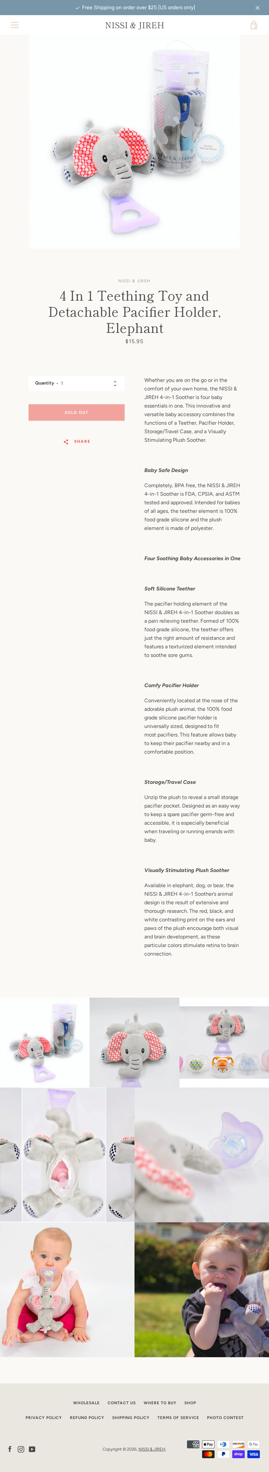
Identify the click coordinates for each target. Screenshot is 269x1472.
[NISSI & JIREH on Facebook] (10, 1449)
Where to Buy (160, 1403)
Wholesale (86, 1403)
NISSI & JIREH (134, 25)
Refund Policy (87, 1417)
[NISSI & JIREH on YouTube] (32, 1449)
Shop (190, 1403)
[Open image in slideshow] (134, 142)
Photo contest (225, 1417)
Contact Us (122, 1403)
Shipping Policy (131, 1417)
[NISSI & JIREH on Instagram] (21, 1449)
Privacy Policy (44, 1417)
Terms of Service (178, 1417)
